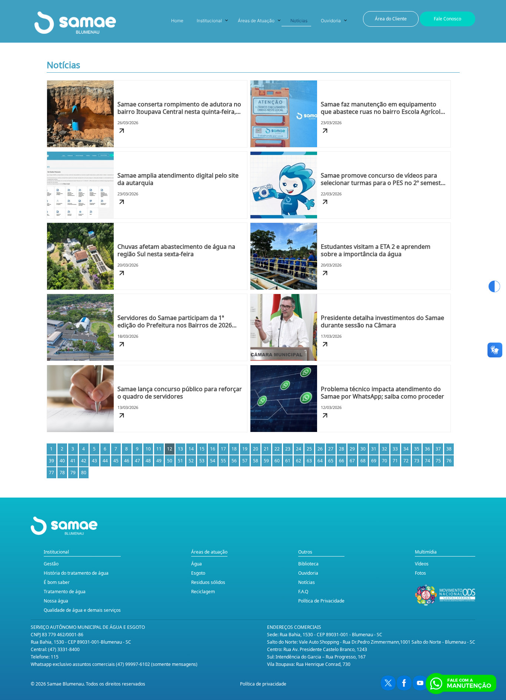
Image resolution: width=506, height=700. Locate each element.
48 (148, 461)
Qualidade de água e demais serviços (82, 610)
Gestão (51, 564)
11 (159, 449)
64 (320, 461)
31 (373, 449)
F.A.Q (303, 591)
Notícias (298, 20)
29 (352, 449)
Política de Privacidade (321, 601)
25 (309, 449)
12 (169, 449)
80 (83, 472)
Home (177, 20)
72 (406, 461)
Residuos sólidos (208, 582)
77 (51, 472)
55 (223, 461)
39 (51, 461)
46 (126, 461)
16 (212, 449)
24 (298, 449)
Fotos (420, 573)
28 (341, 449)
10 (148, 449)
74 (427, 461)
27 (330, 449)
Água (196, 564)
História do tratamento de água (76, 573)
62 (298, 461)
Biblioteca (308, 564)
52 (191, 461)
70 (384, 461)
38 (449, 449)
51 (180, 461)
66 (341, 461)
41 (73, 461)
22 (277, 449)
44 (105, 461)
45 (116, 461)
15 (201, 449)
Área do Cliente (391, 19)
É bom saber (57, 582)
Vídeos (422, 564)
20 (255, 449)
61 (287, 461)
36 (427, 449)
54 (212, 461)
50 (169, 461)
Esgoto (198, 573)
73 (416, 461)
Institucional (209, 20)
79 (73, 472)
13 (180, 449)
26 (320, 449)
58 (255, 461)
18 (234, 449)
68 (363, 461)
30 (363, 449)
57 (244, 461)
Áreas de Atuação (256, 20)
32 (384, 449)
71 (395, 461)
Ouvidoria (331, 20)
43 (94, 461)
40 (62, 461)
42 (83, 461)
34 (406, 449)
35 (416, 449)
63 (309, 461)
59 (266, 461)
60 (277, 461)
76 (449, 461)
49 (159, 461)
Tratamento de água (65, 591)
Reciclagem (203, 591)
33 (395, 449)
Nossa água (56, 601)
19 (244, 449)
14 (191, 449)
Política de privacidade (263, 684)
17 (223, 449)
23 (287, 449)
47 (137, 461)
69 (373, 461)
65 (330, 461)
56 (234, 461)
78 (62, 472)
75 (438, 461)
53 (201, 461)
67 (352, 461)
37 (438, 449)
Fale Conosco (447, 19)
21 (266, 449)
